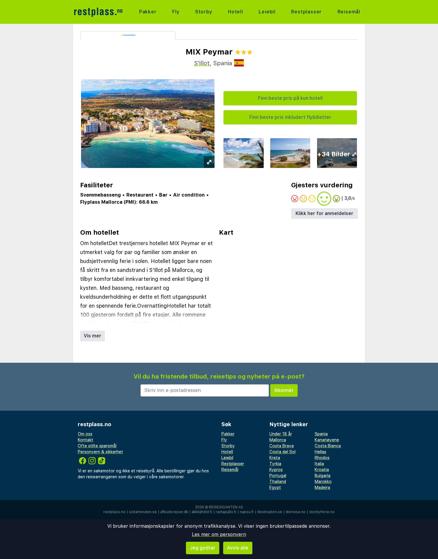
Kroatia (322, 469)
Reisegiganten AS (226, 507)
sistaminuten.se (143, 512)
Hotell (235, 12)
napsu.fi (247, 512)
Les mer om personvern (219, 534)
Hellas (320, 451)
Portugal (277, 475)
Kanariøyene (327, 439)
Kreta (274, 457)
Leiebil (267, 12)
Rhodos (322, 457)
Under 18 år (280, 434)
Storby (203, 12)
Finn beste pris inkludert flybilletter (290, 117)
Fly (175, 12)
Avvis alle (237, 548)
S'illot (201, 63)
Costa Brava (281, 445)
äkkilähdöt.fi (202, 512)
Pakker (148, 12)
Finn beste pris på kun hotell (290, 98)
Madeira (322, 487)
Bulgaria (322, 475)
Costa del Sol (282, 451)
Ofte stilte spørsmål (97, 445)
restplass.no (114, 512)
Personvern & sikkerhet (100, 451)
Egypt (275, 487)
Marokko (323, 481)
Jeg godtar (202, 548)
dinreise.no (296, 512)
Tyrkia (275, 463)
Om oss (85, 434)
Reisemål (349, 12)
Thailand (277, 481)
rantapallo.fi (226, 512)
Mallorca (277, 439)
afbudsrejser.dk (174, 512)
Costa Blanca (328, 445)
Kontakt (85, 439)
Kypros (276, 469)
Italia (319, 463)
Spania (321, 434)
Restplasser (306, 12)
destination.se (269, 512)
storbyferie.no (322, 512)
